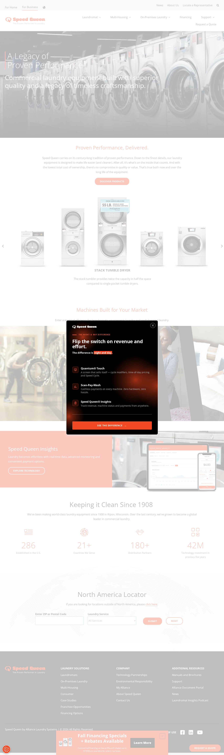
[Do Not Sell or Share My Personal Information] (6, 749)
